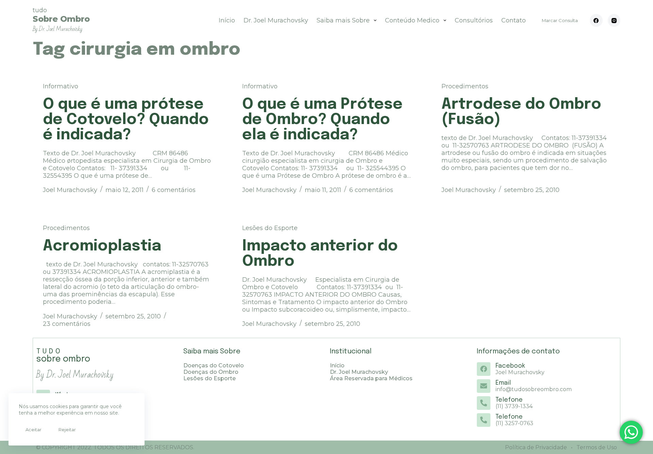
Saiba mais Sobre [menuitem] (343, 20)
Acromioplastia (102, 246)
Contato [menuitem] (513, 20)
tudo (61, 19)
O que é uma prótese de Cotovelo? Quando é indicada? (126, 120)
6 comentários (174, 190)
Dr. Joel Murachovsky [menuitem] (276, 20)
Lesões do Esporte (270, 228)
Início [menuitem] (227, 20)
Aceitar (33, 429)
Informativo (60, 86)
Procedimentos (464, 86)
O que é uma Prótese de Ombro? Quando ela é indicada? (322, 120)
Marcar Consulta (560, 20)
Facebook (510, 366)
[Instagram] (614, 20)
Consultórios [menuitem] (474, 20)
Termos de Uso (596, 447)
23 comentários (66, 324)
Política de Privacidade (536, 447)
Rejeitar (67, 429)
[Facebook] (596, 20)
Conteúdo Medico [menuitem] (412, 20)
